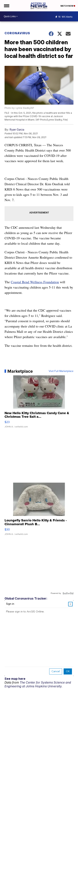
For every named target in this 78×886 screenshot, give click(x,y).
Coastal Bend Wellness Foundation (35, 282)
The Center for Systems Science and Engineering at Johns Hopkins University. (38, 684)
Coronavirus (17, 33)
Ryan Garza (16, 129)
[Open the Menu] (6, 5)
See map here (15, 679)
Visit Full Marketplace (61, 371)
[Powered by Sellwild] (67, 593)
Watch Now (67, 6)
